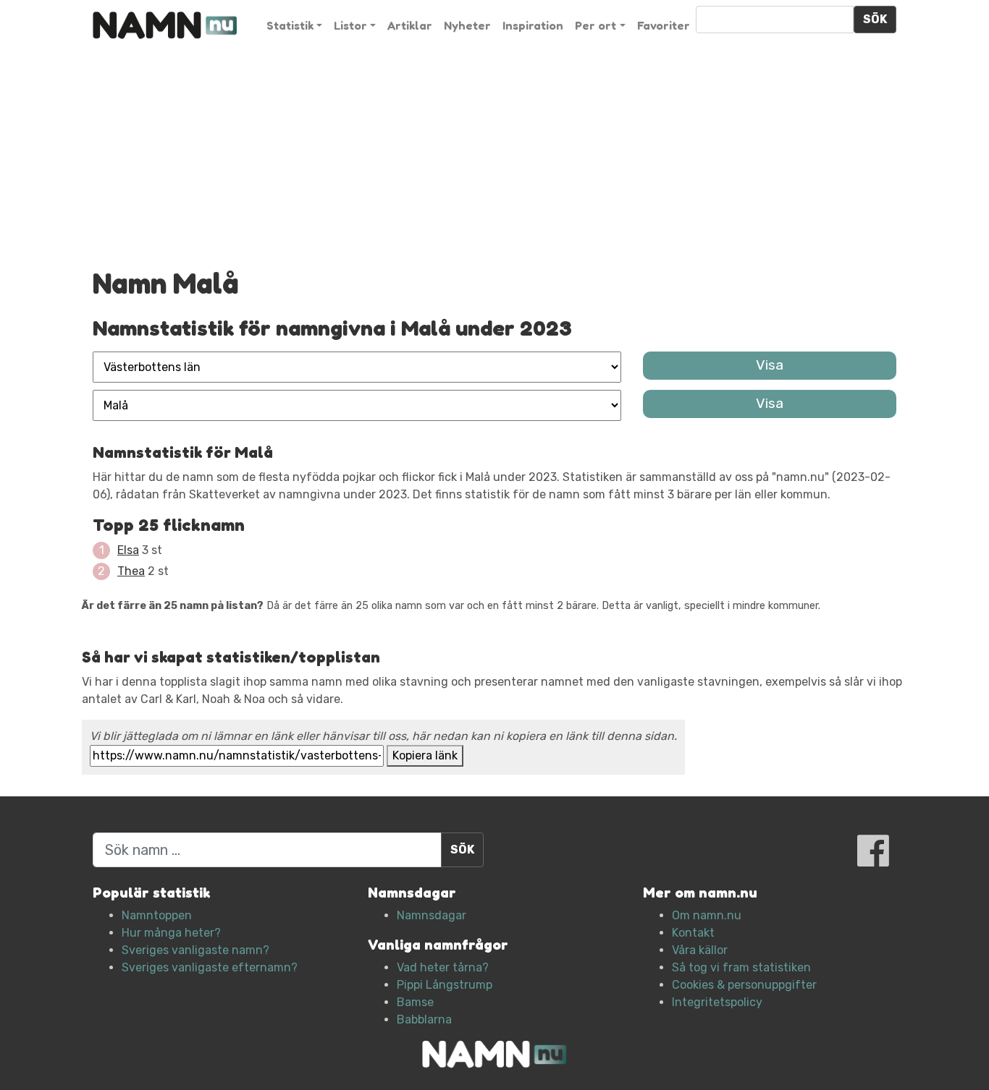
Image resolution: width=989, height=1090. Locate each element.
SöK (875, 19)
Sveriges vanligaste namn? (195, 950)
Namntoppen (157, 915)
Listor (350, 25)
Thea (131, 571)
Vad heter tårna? (443, 967)
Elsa (128, 550)
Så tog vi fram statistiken (741, 967)
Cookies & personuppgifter (744, 985)
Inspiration (532, 25)
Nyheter (467, 25)
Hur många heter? (171, 933)
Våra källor (700, 950)
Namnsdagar (431, 915)
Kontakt (693, 933)
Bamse (415, 1002)
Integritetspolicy (717, 1002)
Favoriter (663, 25)
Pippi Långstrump (444, 985)
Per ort (595, 25)
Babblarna (424, 1019)
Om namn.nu (706, 915)
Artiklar (409, 25)
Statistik (289, 25)
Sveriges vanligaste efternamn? (210, 967)
